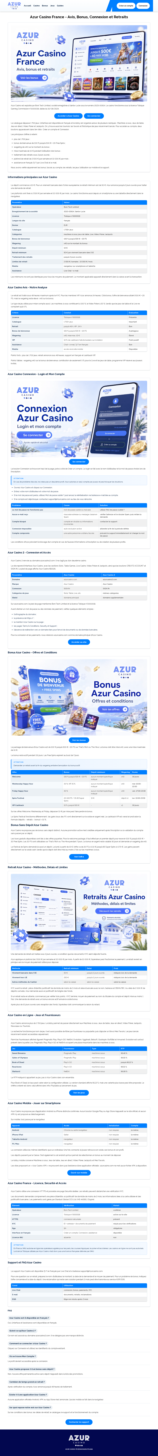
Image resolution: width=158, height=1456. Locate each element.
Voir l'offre (79, 857)
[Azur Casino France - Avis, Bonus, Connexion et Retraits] (79, 63)
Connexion (143, 6)
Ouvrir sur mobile (79, 1173)
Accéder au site (79, 642)
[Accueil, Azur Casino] (14, 5)
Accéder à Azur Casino (68, 116)
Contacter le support (79, 1422)
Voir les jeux (79, 1093)
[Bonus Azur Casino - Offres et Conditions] (79, 697)
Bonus (45, 6)
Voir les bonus (79, 740)
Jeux (52, 6)
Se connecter (93, 116)
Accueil (27, 6)
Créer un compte (126, 6)
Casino (36, 6)
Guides (60, 6)
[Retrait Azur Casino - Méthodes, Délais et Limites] (79, 912)
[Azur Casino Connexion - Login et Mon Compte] (79, 419)
